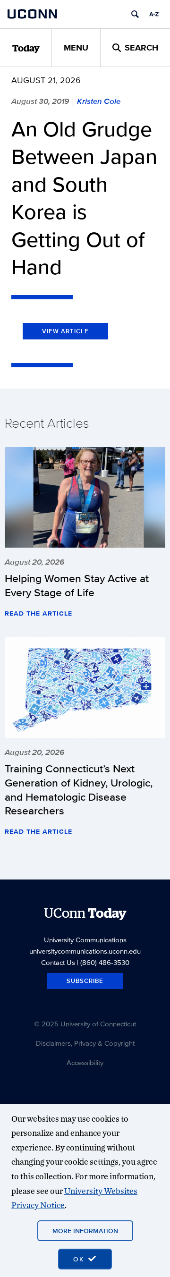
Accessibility (85, 1062)
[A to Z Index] (154, 14)
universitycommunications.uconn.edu (85, 951)
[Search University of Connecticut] (135, 14)
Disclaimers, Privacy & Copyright (85, 1043)
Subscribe (85, 980)
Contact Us (58, 962)
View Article (65, 331)
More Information (85, 1230)
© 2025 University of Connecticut (85, 1024)
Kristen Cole (98, 101)
